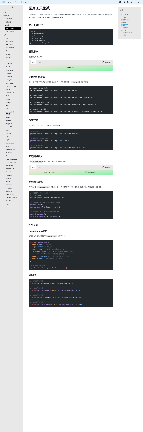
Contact (8, 73)
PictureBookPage (11, 159)
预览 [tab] (33, 62)
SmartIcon (9, 188)
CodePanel (9, 70)
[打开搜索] (138, 2)
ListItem (8, 133)
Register (8, 178)
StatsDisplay (10, 194)
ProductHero (10, 172)
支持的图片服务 (125, 20)
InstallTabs (9, 127)
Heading (8, 102)
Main (7, 146)
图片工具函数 (10, 28)
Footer (8, 89)
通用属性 (6, 15)
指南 (5, 12)
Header (8, 99)
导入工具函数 (124, 15)
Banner (8, 54)
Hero (7, 106)
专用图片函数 (124, 27)
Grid (7, 96)
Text (7, 204)
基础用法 (123, 17)
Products (9, 175)
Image (8, 117)
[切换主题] (120, 2)
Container (9, 77)
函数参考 (125, 35)
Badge (8, 51)
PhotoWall (9, 153)
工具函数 (6, 25)
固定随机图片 (124, 25)
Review (8, 182)
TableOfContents (11, 198)
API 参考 (123, 30)
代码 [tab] (39, 62)
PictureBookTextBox (12, 162)
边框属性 (8, 22)
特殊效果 (123, 22)
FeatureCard (10, 93)
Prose (7, 156)
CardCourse (10, 67)
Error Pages (9, 83)
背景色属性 (9, 19)
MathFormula (10, 149)
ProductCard (10, 169)
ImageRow (9, 124)
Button (8, 57)
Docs (16, 2)
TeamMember (10, 201)
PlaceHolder (10, 165)
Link (7, 130)
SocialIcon (9, 191)
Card (7, 61)
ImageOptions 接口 (128, 32)
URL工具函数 (10, 32)
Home (9, 2)
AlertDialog (9, 44)
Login (7, 137)
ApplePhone (10, 48)
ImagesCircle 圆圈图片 (10, 113)
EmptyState (9, 80)
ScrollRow (9, 185)
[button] (129, 2)
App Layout (9, 41)
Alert (7, 38)
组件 (5, 35)
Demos (24, 2)
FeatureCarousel (11, 86)
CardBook (9, 64)
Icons (7, 109)
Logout (8, 140)
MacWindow (10, 143)
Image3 (8, 120)
